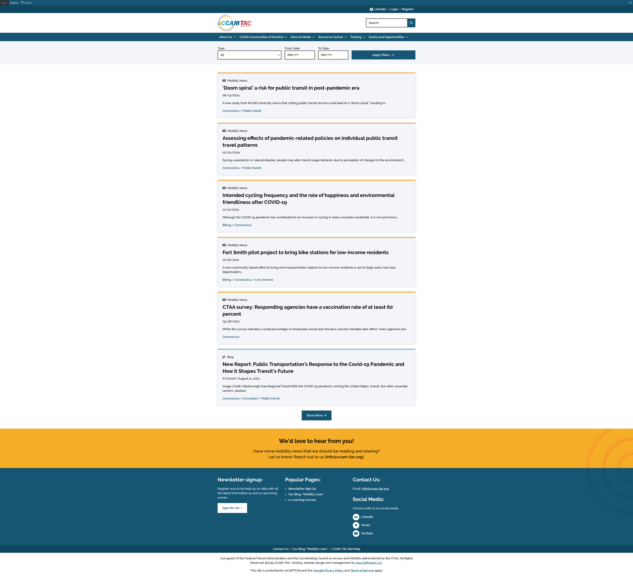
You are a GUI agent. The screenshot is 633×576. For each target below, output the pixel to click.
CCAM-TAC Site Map (346, 549)
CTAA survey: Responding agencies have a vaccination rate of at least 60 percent (308, 310)
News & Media (301, 37)
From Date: (292, 48)
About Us (225, 37)
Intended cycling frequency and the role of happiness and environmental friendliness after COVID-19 (308, 198)
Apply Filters (381, 55)
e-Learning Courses (302, 500)
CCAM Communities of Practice (261, 37)
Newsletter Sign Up (302, 488)
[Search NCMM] (411, 22)
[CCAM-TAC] (234, 23)
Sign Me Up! (231, 508)
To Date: (324, 48)
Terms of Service (362, 570)
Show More (315, 415)
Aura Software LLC (369, 562)
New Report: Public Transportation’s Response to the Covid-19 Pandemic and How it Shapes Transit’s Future (313, 367)
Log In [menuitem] (4, 2)
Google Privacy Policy (328, 570)
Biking (227, 225)
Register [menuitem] (14, 2)
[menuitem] (630, 2)
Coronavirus (231, 110)
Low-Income (264, 279)
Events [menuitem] (28, 2)
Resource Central (330, 37)
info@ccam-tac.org (344, 456)
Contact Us (281, 549)
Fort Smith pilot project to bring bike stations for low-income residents (306, 252)
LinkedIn (380, 9)
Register (408, 9)
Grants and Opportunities (386, 37)
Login (394, 9)
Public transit (252, 110)
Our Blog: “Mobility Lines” (306, 494)
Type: (221, 48)
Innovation (250, 398)
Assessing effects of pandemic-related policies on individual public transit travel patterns (310, 141)
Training (355, 37)
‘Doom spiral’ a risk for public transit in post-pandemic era (291, 88)
